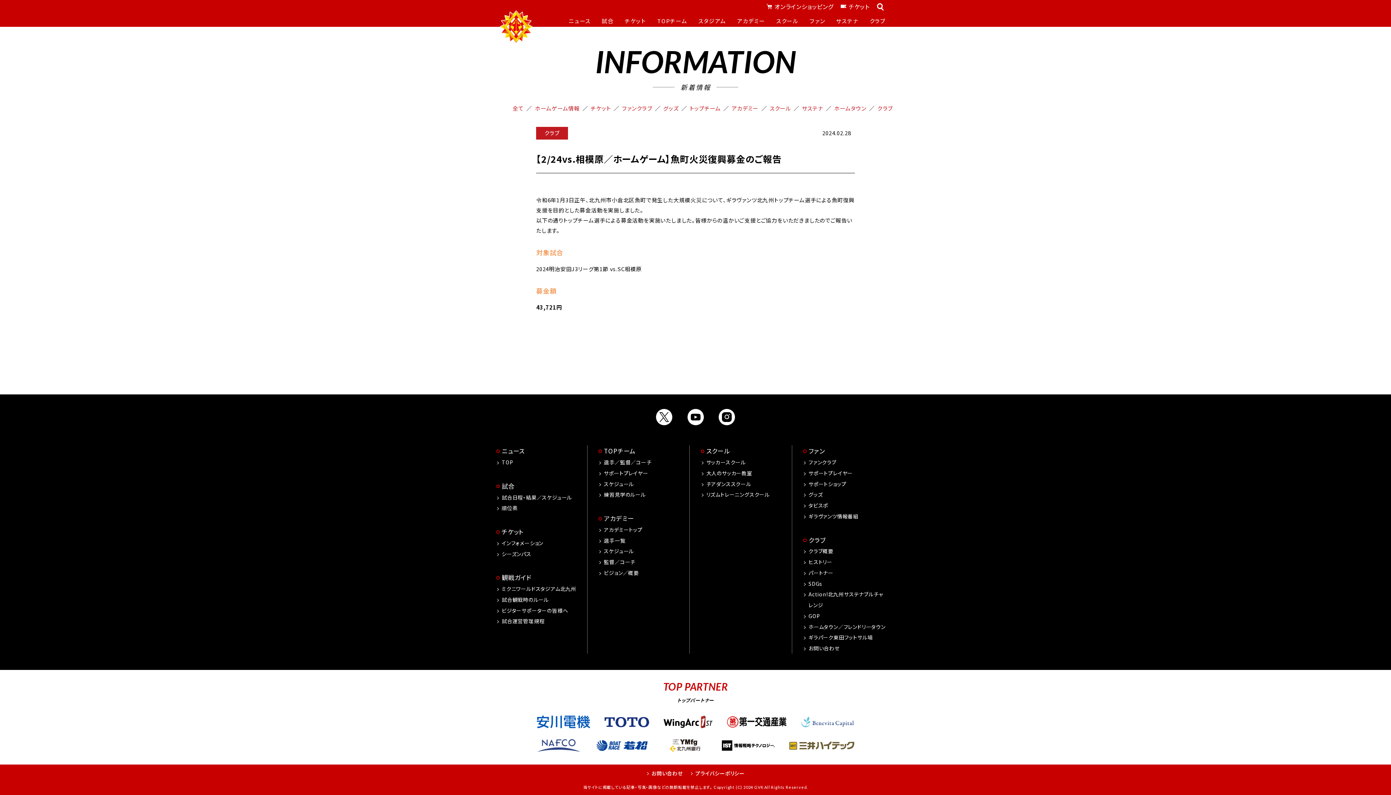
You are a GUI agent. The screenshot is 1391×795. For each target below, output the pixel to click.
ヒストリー (820, 562)
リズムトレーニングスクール (738, 494)
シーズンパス (516, 554)
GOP (814, 616)
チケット (859, 6)
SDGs (815, 583)
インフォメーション (522, 543)
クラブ (885, 108)
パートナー (821, 572)
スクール (780, 108)
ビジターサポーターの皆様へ (535, 610)
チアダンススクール (728, 484)
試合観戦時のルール (525, 599)
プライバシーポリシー (720, 773)
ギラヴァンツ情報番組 (834, 516)
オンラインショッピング (804, 6)
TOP (507, 462)
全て (518, 108)
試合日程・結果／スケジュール (537, 497)
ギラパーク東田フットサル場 (841, 637)
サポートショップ (827, 484)
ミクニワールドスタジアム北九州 (539, 588)
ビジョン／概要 (621, 572)
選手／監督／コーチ (627, 462)
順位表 (510, 508)
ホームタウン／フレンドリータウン (847, 626)
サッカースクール (726, 462)
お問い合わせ (824, 648)
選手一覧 (614, 540)
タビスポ (818, 505)
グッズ (671, 108)
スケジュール (619, 484)
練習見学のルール (625, 494)
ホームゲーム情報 (557, 108)
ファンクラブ (637, 108)
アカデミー (745, 108)
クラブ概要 (821, 551)
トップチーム (705, 108)
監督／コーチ (619, 562)
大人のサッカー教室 (729, 473)
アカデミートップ (623, 529)
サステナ (812, 108)
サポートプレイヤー (626, 473)
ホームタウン (850, 108)
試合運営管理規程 (523, 621)
